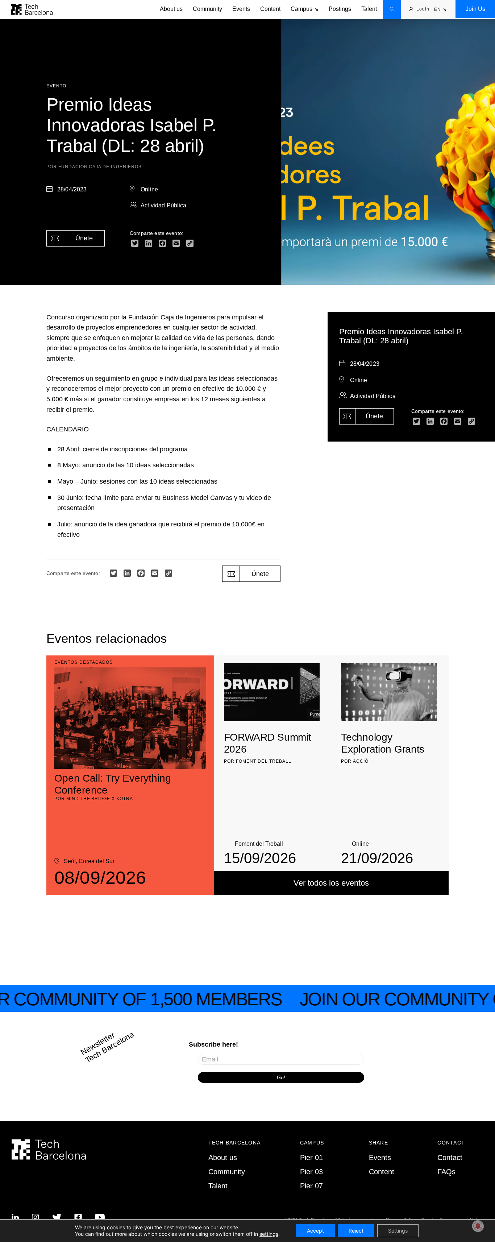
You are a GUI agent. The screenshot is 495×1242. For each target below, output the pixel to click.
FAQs (446, 1172)
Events (241, 9)
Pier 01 (311, 1158)
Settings (398, 1230)
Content (270, 9)
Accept (315, 1230)
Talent (369, 9)
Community (207, 9)
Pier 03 (311, 1172)
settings (268, 1234)
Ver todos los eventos (331, 882)
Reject (356, 1230)
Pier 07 (311, 1186)
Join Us (475, 9)
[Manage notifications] (478, 1226)
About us (171, 9)
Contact (449, 1158)
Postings (340, 9)
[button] (440, 10)
